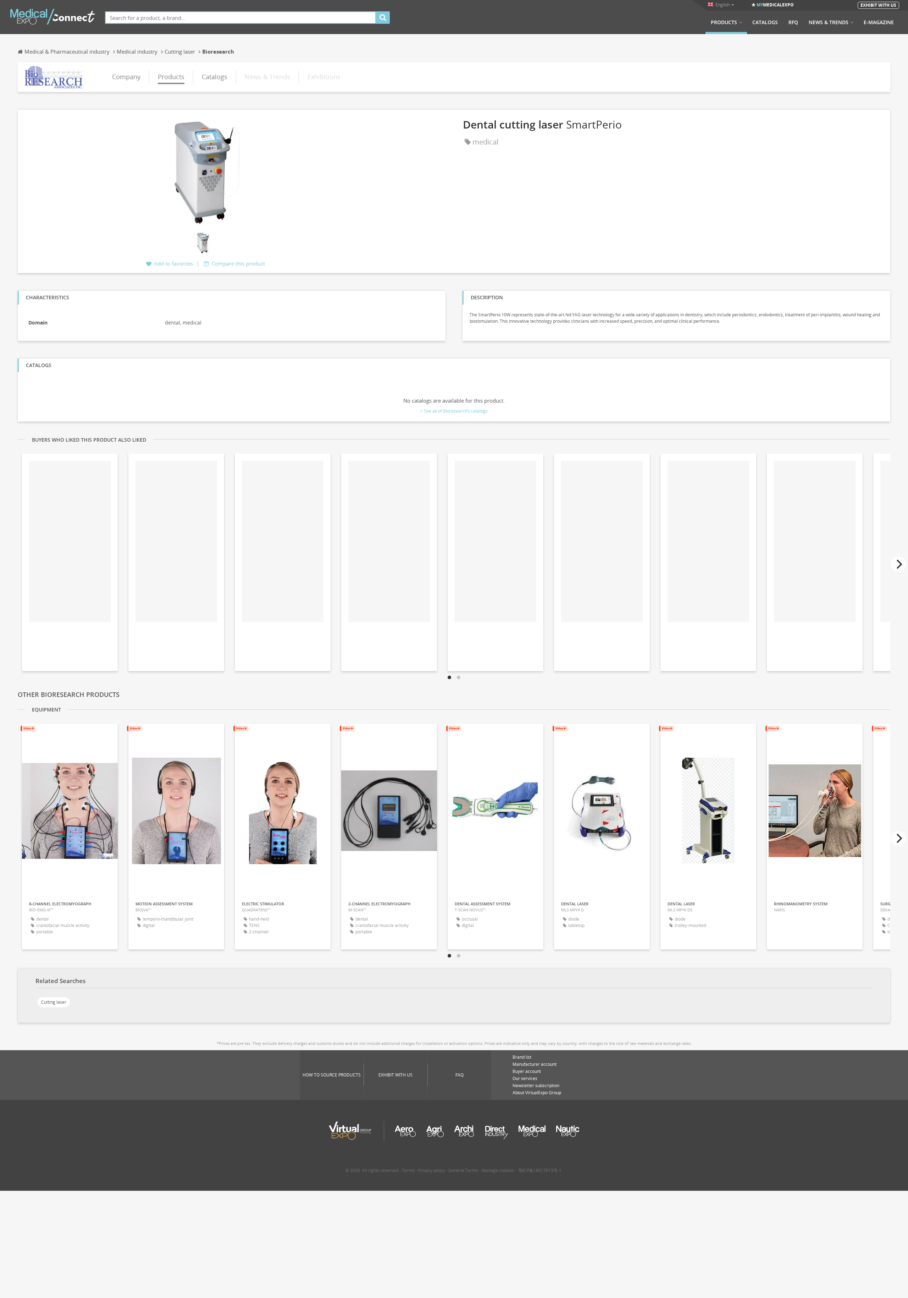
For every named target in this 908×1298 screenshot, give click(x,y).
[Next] (898, 564)
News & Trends (828, 22)
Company (126, 76)
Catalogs (765, 22)
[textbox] (240, 17)
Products (724, 22)
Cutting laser (53, 1002)
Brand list (522, 1057)
